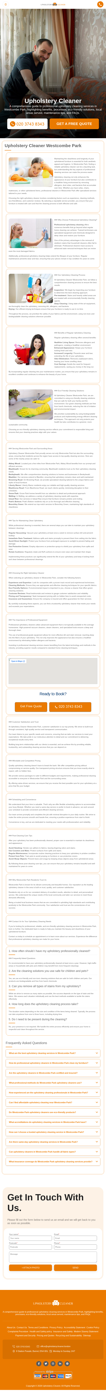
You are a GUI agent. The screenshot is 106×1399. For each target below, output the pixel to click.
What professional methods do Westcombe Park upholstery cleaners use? (45, 1083)
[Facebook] (38, 1363)
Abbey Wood (14, 463)
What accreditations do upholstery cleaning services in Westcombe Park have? (47, 1122)
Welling (12, 496)
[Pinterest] (67, 1363)
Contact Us (22, 1327)
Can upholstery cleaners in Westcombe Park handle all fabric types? (42, 1152)
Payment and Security (25, 1335)
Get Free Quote (31, 706)
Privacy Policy (56, 1327)
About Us (11, 1327)
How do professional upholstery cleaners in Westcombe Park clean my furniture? (48, 1063)
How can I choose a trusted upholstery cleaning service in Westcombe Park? (46, 1132)
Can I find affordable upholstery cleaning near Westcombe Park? (40, 1102)
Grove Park (13, 493)
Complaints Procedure (18, 1331)
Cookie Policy (92, 1327)
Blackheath (14, 469)
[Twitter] (45, 1363)
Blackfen (12, 477)
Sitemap (87, 1335)
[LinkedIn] (60, 1363)
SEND (75, 1268)
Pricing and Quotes (45, 1335)
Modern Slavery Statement (86, 1331)
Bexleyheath (14, 474)
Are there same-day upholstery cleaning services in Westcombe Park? (43, 1142)
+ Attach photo (30, 1268)
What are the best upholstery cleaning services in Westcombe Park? (42, 1053)
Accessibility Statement (74, 1327)
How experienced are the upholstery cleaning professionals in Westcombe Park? (48, 1093)
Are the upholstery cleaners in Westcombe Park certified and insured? (43, 1073)
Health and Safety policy (41, 1331)
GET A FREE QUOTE (74, 124)
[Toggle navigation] (6, 4)
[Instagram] (53, 1363)
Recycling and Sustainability (69, 1335)
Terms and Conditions (38, 1327)
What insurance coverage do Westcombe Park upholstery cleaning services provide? (50, 1162)
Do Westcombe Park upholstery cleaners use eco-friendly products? (42, 1112)
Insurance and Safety (63, 1331)
